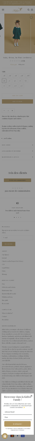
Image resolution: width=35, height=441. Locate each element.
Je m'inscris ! (17, 424)
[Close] (31, 395)
